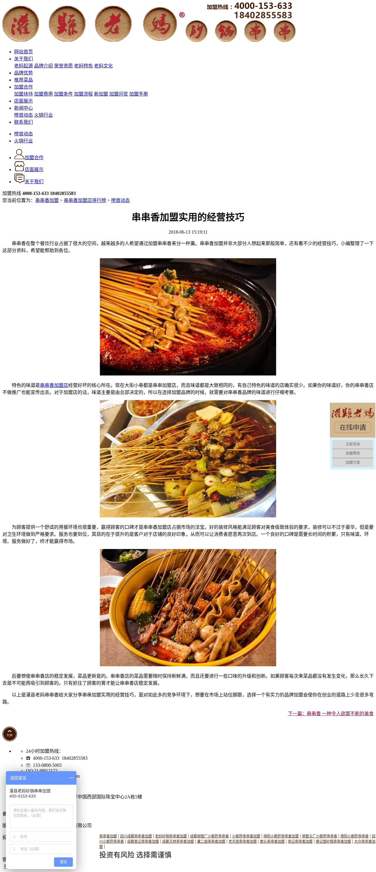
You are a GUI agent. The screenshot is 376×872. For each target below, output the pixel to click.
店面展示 (23, 100)
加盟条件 (63, 93)
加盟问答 (118, 93)
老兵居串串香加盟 (243, 841)
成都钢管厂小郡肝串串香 (209, 836)
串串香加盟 (47, 200)
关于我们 (23, 58)
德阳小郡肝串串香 (354, 836)
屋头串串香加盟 (272, 841)
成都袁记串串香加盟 (143, 841)
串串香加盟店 (54, 385)
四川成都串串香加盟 (136, 836)
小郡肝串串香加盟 (246, 836)
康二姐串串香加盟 (211, 841)
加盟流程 (83, 93)
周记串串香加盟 (300, 841)
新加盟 (101, 93)
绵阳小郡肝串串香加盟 (281, 836)
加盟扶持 (23, 93)
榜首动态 (23, 115)
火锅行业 (43, 115)
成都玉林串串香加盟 (178, 841)
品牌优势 (23, 72)
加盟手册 (138, 93)
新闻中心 (23, 108)
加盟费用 (43, 93)
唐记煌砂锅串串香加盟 (333, 841)
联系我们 (23, 122)
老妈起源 (23, 65)
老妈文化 (103, 65)
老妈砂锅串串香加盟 (171, 836)
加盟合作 (23, 86)
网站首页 (23, 51)
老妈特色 (83, 65)
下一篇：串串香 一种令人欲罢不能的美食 (331, 713)
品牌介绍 (43, 65)
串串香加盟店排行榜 (85, 200)
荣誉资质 (63, 65)
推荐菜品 (23, 79)
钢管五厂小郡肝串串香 (319, 836)
